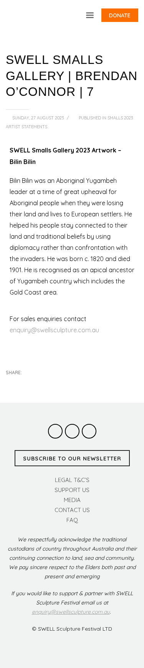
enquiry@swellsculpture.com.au (54, 330)
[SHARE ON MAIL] (65, 383)
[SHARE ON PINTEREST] (52, 383)
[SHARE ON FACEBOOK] (25, 383)
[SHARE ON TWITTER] (11, 383)
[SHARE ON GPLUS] (38, 383)
